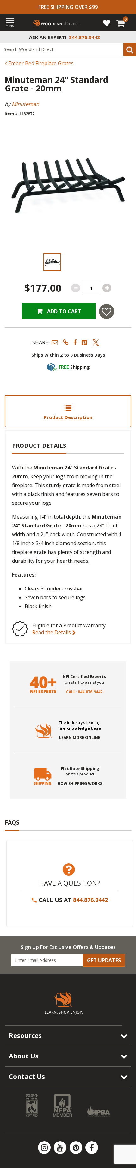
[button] (55, 342)
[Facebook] (92, 1147)
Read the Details (52, 632)
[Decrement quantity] (75, 288)
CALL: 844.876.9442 (84, 691)
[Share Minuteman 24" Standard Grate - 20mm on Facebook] (75, 342)
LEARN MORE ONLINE (79, 737)
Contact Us (27, 1076)
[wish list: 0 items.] (106, 22)
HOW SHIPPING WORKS (80, 783)
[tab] (68, 411)
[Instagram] (45, 1147)
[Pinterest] (76, 1147)
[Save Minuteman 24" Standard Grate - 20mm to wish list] (106, 311)
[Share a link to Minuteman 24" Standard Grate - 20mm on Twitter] (96, 342)
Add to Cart (63, 311)
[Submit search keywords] (129, 49)
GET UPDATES (104, 960)
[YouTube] (61, 1147)
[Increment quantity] (107, 288)
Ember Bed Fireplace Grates (40, 63)
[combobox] (68, 49)
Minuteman (25, 104)
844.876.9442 (90, 900)
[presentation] (52, 262)
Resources (25, 1035)
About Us (24, 1056)
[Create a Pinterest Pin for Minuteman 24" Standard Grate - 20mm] (85, 342)
